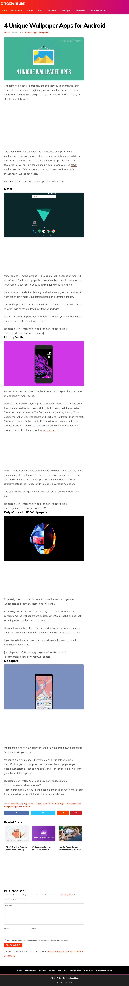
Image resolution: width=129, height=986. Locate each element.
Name (6, 929)
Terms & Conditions (71, 978)
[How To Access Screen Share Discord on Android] (70, 835)
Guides (42, 970)
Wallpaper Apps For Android (17, 806)
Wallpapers (44, 32)
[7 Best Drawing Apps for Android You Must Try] (17, 835)
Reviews (62, 970)
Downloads (30, 970)
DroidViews (12, 3)
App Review (29, 804)
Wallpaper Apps (73, 804)
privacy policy (66, 895)
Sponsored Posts (104, 970)
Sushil (7, 32)
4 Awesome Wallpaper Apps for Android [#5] (39, 181)
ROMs (52, 970)
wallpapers (49, 430)
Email (33, 929)
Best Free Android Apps (53, 804)
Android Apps (31, 32)
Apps (38, 804)
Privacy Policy (56, 978)
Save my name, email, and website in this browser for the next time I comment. (38, 940)
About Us (88, 970)
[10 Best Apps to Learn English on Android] (44, 835)
